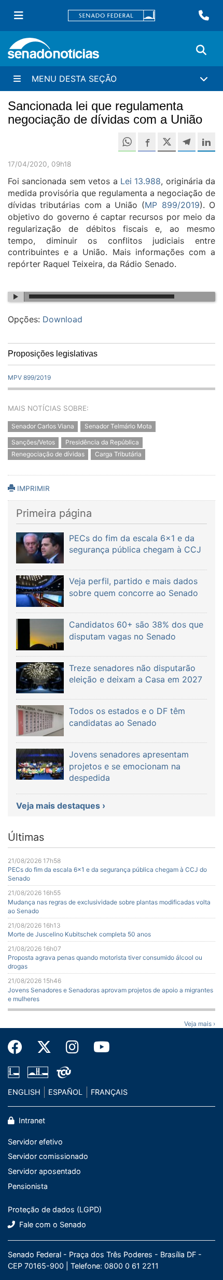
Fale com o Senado (51, 1224)
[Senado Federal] (111, 16)
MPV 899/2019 (29, 377)
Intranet (31, 1120)
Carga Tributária (118, 454)
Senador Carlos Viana (42, 426)
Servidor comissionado (48, 1156)
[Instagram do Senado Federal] (72, 1047)
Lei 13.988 (140, 181)
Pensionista (28, 1186)
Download (62, 319)
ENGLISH (24, 1092)
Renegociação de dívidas (48, 454)
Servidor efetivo (35, 1141)
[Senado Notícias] (53, 52)
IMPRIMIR (32, 488)
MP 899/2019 (172, 205)
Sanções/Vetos (33, 442)
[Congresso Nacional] (38, 1071)
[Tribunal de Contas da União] (64, 1071)
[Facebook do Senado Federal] (19, 1047)
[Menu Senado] (18, 15)
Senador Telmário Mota (118, 426)
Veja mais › (199, 1024)
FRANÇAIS (109, 1092)
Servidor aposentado (44, 1171)
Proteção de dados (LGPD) (55, 1209)
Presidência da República (102, 442)
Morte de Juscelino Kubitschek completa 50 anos (79, 934)
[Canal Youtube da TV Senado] (98, 1047)
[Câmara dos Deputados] (14, 1071)
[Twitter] (44, 1047)
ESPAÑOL (65, 1092)
